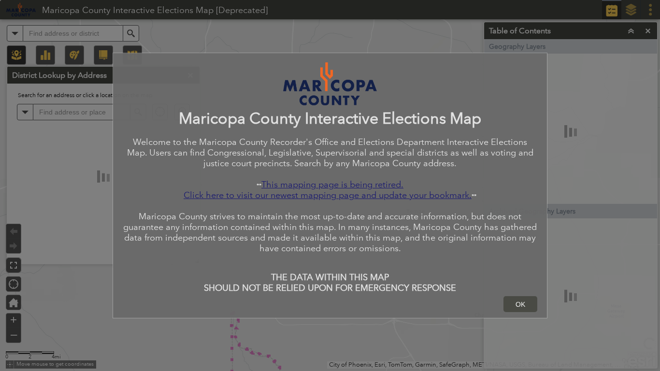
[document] (330, 177)
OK (520, 304)
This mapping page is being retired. (332, 184)
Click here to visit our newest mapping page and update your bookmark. (328, 195)
